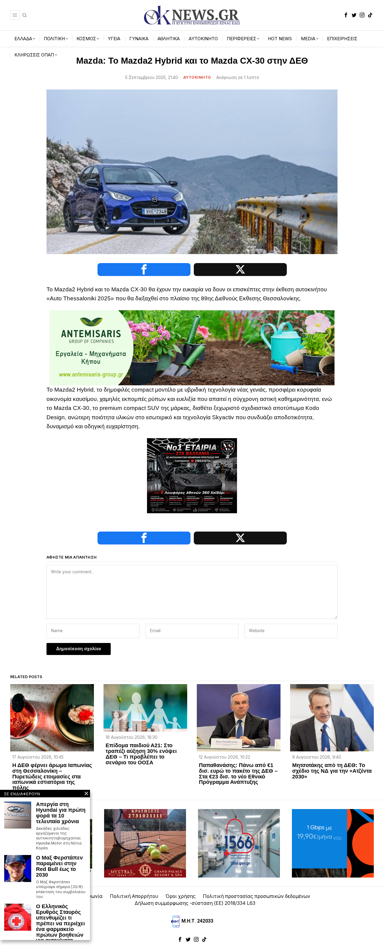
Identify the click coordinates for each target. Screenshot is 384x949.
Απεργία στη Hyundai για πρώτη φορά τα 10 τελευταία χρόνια (61, 813)
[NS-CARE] (192, 475)
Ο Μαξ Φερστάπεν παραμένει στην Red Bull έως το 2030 (59, 866)
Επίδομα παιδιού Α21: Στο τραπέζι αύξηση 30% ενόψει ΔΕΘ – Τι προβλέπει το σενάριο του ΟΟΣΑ (141, 754)
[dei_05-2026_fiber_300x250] (333, 843)
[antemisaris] (192, 347)
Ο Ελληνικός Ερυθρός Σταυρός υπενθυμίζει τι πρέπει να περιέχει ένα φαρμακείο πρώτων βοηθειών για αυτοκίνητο (60, 923)
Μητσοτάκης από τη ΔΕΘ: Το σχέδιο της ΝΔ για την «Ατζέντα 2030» (332, 771)
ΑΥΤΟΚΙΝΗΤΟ (197, 77)
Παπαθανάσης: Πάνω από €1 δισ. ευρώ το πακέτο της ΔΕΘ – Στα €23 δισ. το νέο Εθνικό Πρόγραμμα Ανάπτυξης (238, 774)
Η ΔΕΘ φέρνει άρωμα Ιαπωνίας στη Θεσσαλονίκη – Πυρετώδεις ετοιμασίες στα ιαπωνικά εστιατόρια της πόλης (52, 777)
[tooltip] (346, 15)
